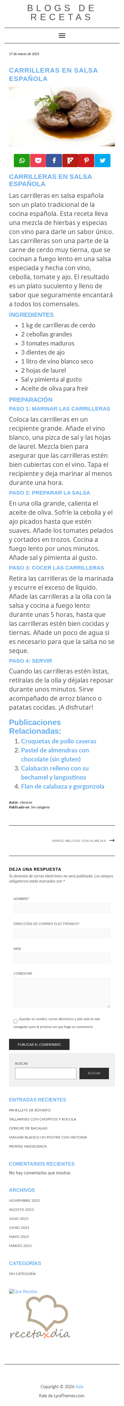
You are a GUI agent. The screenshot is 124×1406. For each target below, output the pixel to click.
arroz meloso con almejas (79, 840)
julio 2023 (18, 1218)
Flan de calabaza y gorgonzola (62, 786)
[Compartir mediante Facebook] (54, 160)
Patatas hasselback (28, 1146)
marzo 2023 (20, 1246)
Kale (79, 1387)
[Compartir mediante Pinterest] (86, 160)
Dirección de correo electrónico (46, 924)
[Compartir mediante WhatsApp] (22, 160)
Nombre (21, 899)
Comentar (23, 973)
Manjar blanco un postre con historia (48, 1137)
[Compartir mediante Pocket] (38, 160)
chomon (26, 802)
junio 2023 (19, 1227)
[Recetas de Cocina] (39, 1319)
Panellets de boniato (30, 1110)
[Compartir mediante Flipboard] (70, 160)
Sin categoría (40, 807)
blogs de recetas (62, 12)
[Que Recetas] (23, 1292)
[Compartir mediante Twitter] (102, 160)
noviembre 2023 (24, 1200)
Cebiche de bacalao (28, 1128)
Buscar (21, 1063)
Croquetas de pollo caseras (58, 741)
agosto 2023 (21, 1209)
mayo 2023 (19, 1237)
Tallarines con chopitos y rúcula (42, 1119)
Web (17, 949)
